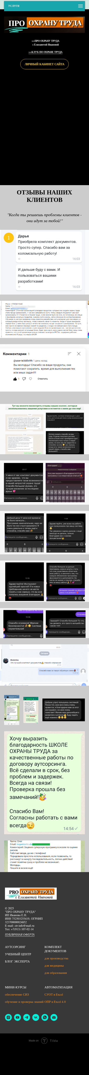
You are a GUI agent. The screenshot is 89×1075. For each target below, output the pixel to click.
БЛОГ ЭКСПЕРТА (17, 961)
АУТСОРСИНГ (15, 947)
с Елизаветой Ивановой (45, 44)
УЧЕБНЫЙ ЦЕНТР (18, 954)
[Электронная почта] (54, 1019)
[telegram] (26, 1019)
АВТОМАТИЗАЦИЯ (58, 987)
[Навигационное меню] (80, 6)
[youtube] (17, 1019)
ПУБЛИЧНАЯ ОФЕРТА (20, 934)
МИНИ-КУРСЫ (15, 987)
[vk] (35, 1019)
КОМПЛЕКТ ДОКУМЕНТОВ (55, 949)
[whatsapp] (44, 1019)
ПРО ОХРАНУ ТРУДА (47, 41)
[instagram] (8, 1019)
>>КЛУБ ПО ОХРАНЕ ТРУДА (46, 52)
